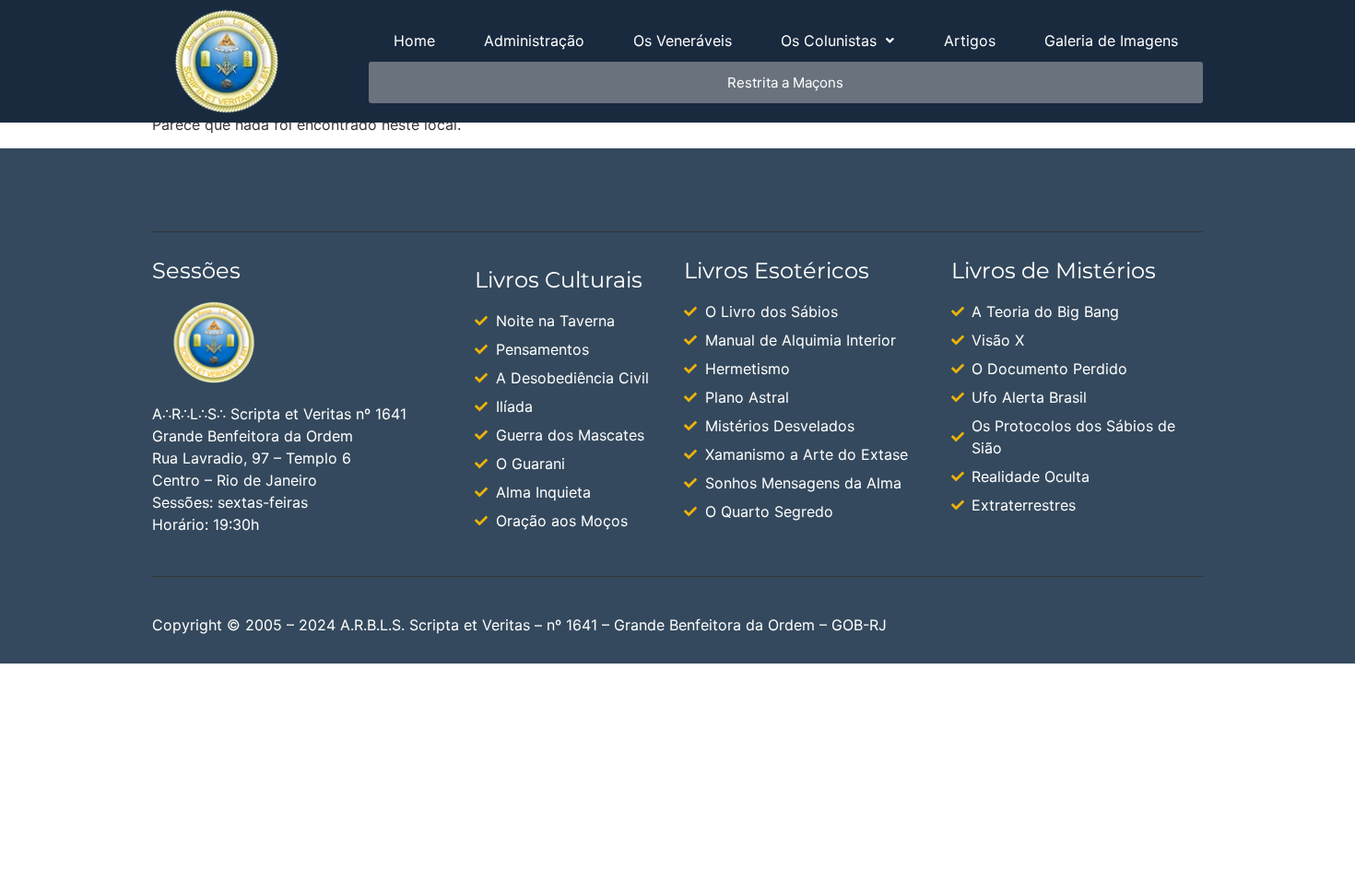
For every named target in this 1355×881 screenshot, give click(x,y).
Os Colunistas (829, 40)
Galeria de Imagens (1111, 40)
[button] (838, 40)
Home (414, 40)
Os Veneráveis (682, 40)
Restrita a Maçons (785, 82)
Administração (534, 40)
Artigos (970, 40)
